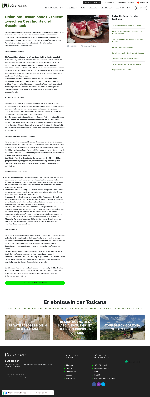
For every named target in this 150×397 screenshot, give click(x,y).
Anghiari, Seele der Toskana (122, 70)
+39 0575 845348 (93, 2)
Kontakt (97, 375)
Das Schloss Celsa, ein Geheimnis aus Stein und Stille (127, 40)
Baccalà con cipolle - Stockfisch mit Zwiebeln (128, 53)
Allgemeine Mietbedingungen (104, 378)
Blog (96, 372)
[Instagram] (99, 384)
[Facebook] (94, 384)
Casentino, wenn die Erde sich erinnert (125, 59)
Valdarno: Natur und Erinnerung (122, 47)
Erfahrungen (70, 378)
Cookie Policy (20, 374)
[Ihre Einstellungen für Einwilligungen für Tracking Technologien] (4, 393)
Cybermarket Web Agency (20, 377)
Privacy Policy (9, 374)
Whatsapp (110, 2)
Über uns (69, 365)
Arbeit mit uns (71, 372)
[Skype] (103, 384)
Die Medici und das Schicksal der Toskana (127, 64)
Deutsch (143, 2)
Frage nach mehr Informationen (35, 283)
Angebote (69, 375)
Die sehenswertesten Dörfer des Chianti (126, 26)
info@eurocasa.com (126, 2)
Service (69, 368)
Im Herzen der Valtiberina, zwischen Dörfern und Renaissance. (127, 32)
